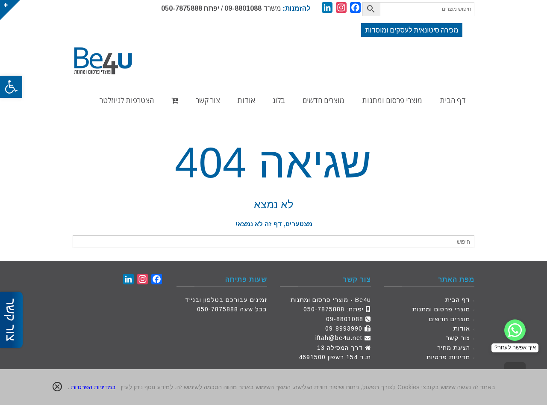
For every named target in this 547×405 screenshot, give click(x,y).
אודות (461, 328)
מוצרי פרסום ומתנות (441, 309)
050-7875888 (181, 8)
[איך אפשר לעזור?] (515, 330)
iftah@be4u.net (338, 337)
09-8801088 (243, 8)
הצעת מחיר (453, 347)
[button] (11, 87)
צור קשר (458, 337)
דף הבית (457, 299)
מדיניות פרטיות (448, 357)
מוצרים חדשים (449, 319)
